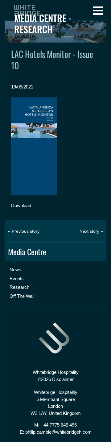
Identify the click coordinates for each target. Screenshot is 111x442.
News (15, 269)
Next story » (91, 231)
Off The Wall (22, 296)
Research (19, 287)
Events (17, 278)
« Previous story (23, 231)
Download (21, 205)
